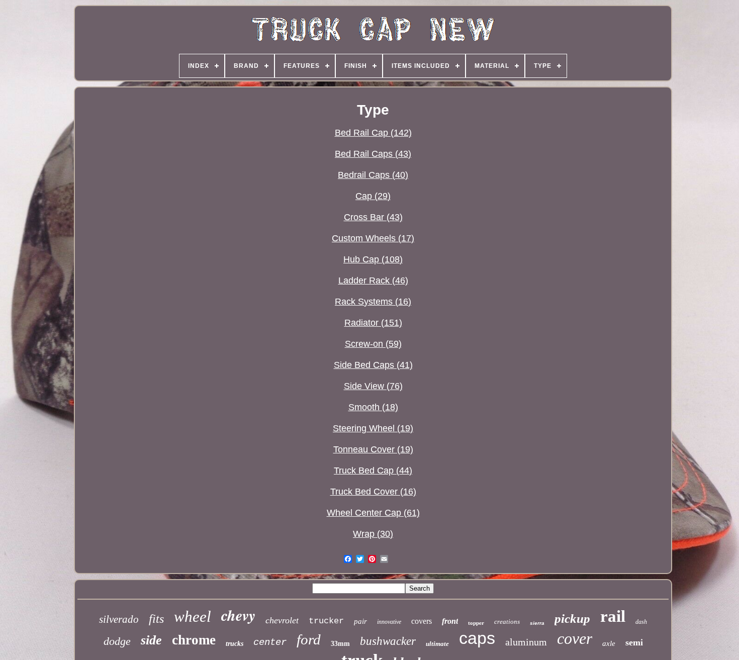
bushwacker (388, 641)
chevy (238, 615)
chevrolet (282, 620)
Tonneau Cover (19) (373, 449)
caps (477, 637)
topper (476, 623)
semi (634, 642)
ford (309, 639)
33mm (340, 643)
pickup (572, 618)
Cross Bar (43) (373, 217)
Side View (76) (373, 386)
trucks (234, 643)
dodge (117, 641)
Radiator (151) (373, 323)
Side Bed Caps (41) (373, 365)
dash (641, 621)
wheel (192, 616)
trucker (326, 621)
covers (421, 621)
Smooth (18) (373, 407)
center (270, 642)
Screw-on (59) (373, 344)
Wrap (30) (373, 534)
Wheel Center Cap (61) (373, 513)
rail (612, 616)
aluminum (526, 641)
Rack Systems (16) (373, 302)
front (450, 621)
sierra (537, 623)
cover (574, 638)
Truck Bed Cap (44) (373, 470)
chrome (194, 639)
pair (360, 621)
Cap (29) (373, 196)
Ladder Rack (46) (373, 280)
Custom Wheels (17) (373, 238)
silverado (119, 619)
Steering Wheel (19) (373, 428)
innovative (389, 621)
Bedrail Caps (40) (373, 175)
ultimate (437, 643)
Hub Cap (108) (373, 259)
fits (156, 618)
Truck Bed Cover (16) (373, 492)
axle (608, 643)
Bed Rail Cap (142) (373, 133)
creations (507, 621)
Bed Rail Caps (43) (373, 154)
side (151, 640)
